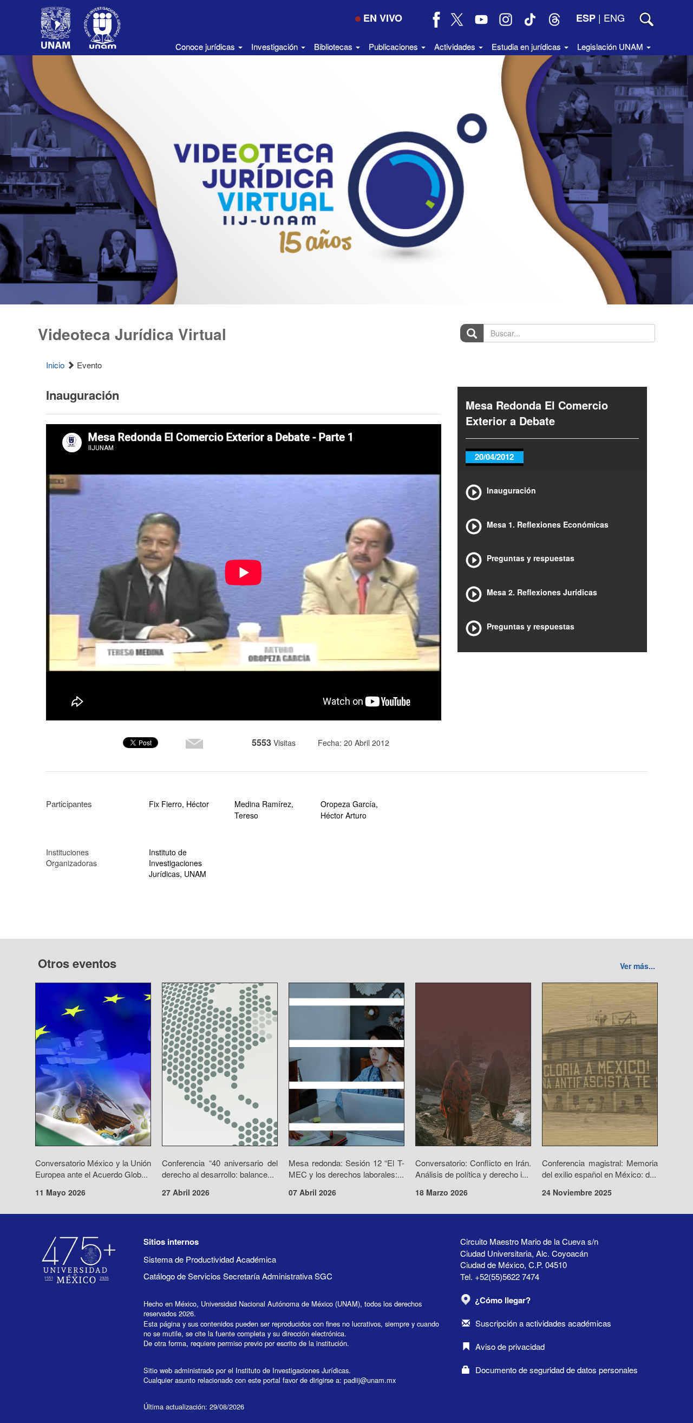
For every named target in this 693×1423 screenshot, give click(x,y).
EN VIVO (382, 18)
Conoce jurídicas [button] (206, 46)
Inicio (55, 365)
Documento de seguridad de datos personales (556, 1369)
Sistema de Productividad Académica (209, 1259)
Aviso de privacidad (510, 1346)
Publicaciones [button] (394, 46)
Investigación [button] (275, 46)
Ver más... (637, 965)
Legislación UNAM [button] (611, 46)
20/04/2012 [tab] (494, 457)
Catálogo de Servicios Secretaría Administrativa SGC (237, 1276)
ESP (586, 18)
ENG (614, 17)
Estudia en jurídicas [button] (527, 46)
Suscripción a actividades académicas (543, 1323)
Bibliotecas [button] (334, 46)
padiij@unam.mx (370, 1380)
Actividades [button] (456, 46)
